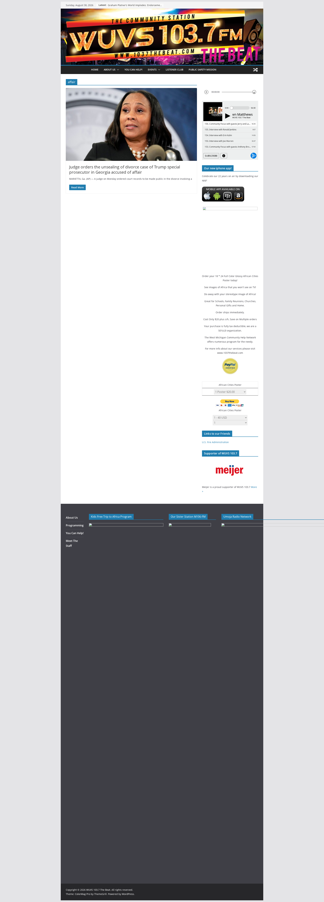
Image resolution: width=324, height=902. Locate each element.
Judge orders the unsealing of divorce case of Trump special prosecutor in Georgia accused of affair (124, 169)
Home (94, 69)
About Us (72, 517)
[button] (117, 69)
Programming (75, 525)
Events (152, 69)
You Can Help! (133, 69)
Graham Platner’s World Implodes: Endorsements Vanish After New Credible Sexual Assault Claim (136, 5)
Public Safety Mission (202, 69)
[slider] (254, 92)
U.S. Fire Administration (215, 442)
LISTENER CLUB (174, 69)
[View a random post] (255, 69)
